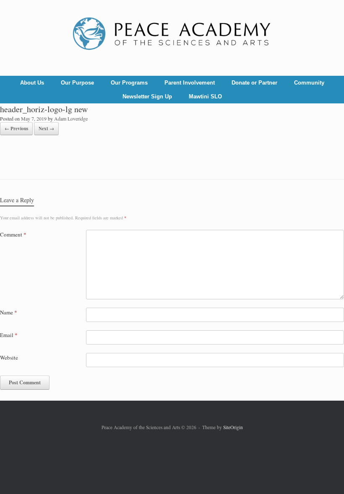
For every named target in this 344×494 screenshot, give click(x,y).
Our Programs (129, 83)
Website (9, 357)
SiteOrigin (233, 427)
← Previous (16, 128)
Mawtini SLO (205, 96)
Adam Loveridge (71, 118)
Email (9, 335)
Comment (13, 234)
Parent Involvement (189, 83)
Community (309, 83)
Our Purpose (77, 83)
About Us (32, 83)
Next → (46, 128)
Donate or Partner (254, 83)
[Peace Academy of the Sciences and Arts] (172, 34)
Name (8, 312)
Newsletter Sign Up (147, 96)
